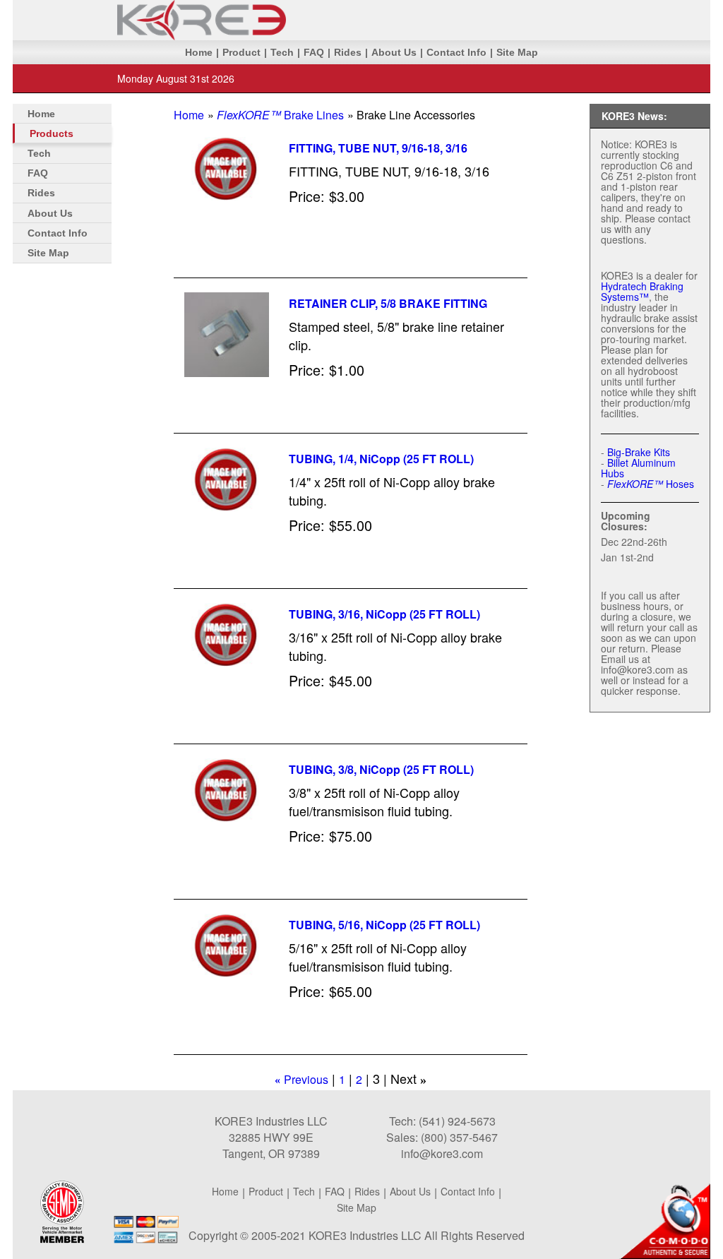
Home (199, 52)
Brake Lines (280, 115)
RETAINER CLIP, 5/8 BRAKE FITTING (388, 303)
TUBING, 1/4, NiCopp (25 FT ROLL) (381, 459)
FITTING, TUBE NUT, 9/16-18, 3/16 (378, 148)
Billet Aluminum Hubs (638, 467)
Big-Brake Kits (638, 452)
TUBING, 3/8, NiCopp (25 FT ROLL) (381, 769)
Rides (348, 52)
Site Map (517, 52)
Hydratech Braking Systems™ (642, 291)
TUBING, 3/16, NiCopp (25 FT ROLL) (384, 614)
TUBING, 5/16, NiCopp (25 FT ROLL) (384, 925)
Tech (282, 52)
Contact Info (456, 52)
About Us (394, 52)
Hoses (650, 484)
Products (51, 133)
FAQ (314, 52)
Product (241, 52)
